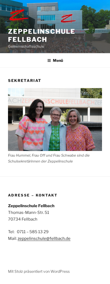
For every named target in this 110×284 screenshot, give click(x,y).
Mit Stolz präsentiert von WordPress (39, 271)
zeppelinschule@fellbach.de (44, 238)
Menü (58, 60)
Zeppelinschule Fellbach (41, 35)
